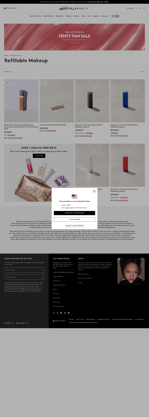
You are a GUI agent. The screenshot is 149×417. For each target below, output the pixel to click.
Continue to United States (74, 213)
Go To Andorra (74, 219)
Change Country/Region (74, 225)
